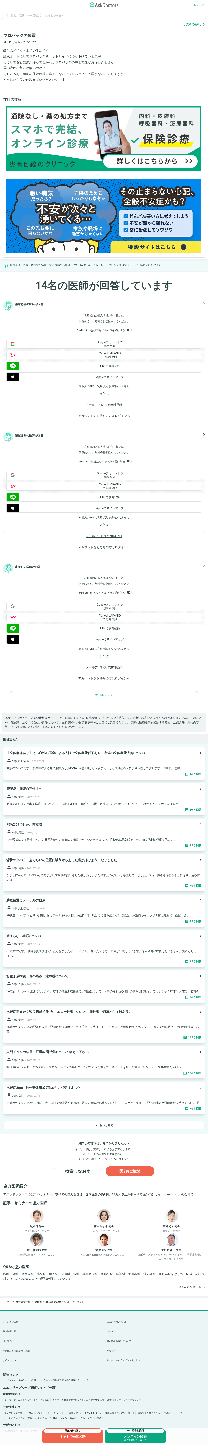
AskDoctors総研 (27, 1380)
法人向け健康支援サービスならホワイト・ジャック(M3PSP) (34, 1413)
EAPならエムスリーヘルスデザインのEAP (82, 1418)
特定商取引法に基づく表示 (16, 1351)
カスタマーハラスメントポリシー (124, 1360)
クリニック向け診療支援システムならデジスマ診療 (78, 1400)
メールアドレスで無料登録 (104, 405)
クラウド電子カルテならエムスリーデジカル (26, 1400)
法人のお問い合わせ (117, 1322)
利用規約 (89, 315)
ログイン (199, 4)
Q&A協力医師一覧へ (191, 1287)
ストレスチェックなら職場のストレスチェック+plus (30, 1418)
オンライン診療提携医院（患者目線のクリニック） (65, 1380)
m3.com (172, 1194)
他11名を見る (104, 694)
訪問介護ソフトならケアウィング (124, 1400)
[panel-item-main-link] (104, 763)
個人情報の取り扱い (109, 315)
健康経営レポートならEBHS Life (85, 1413)
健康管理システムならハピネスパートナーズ (160, 1413)
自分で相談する (120, 264)
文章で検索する (194, 24)
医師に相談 (130, 1171)
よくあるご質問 (10, 1322)
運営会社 (111, 1351)
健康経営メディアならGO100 (119, 1413)
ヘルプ (110, 1331)
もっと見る (104, 1125)
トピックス (10, 1380)
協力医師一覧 (9, 1331)
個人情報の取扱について (119, 1341)
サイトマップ (9, 1360)
